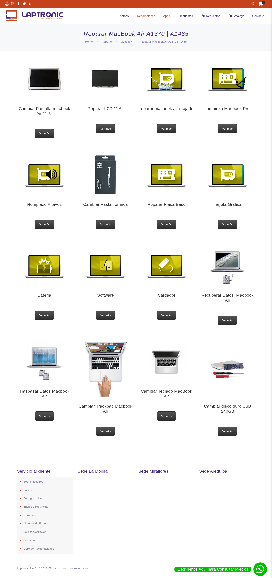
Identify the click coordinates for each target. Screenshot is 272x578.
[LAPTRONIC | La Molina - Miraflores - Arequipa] (34, 21)
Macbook (126, 41)
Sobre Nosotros (33, 481)
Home (89, 41)
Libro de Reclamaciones (38, 548)
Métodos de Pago (34, 523)
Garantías (29, 515)
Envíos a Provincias (35, 506)
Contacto (29, 540)
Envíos (27, 490)
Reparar (107, 41)
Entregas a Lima (33, 498)
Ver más (44, 133)
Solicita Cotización (34, 531)
